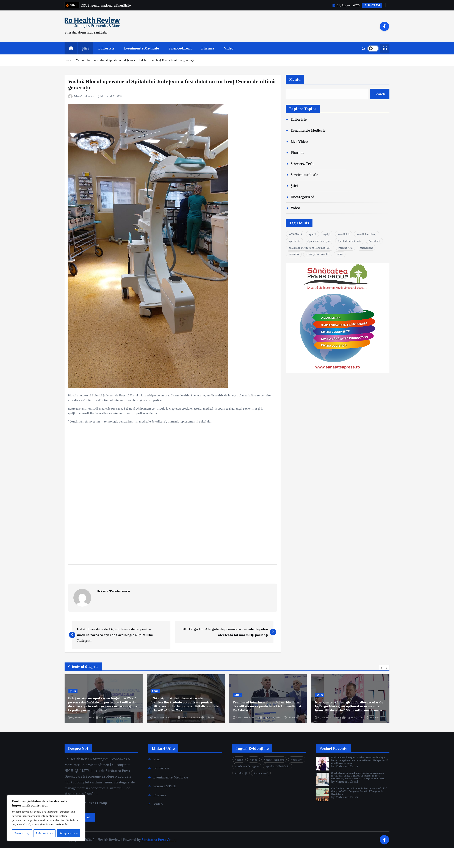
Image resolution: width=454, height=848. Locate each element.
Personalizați (22, 833)
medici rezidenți (367, 234)
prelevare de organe (320, 241)
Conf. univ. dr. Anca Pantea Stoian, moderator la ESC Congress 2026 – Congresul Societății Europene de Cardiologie (359, 791)
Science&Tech (180, 48)
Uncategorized (302, 197)
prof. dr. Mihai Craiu (350, 241)
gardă (313, 234)
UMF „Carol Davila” (318, 254)
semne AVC (346, 247)
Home (68, 60)
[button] (381, 667)
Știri (85, 48)
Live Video (299, 141)
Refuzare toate (44, 833)
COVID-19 (296, 234)
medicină (344, 234)
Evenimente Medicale (141, 48)
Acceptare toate (69, 833)
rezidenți (375, 241)
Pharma (207, 48)
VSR (340, 254)
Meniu (294, 79)
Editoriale (106, 48)
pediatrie (295, 241)
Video (228, 48)
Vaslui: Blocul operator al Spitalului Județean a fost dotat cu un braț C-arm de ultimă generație (135, 60)
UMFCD (294, 254)
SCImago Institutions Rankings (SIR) (310, 247)
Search (380, 94)
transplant (367, 247)
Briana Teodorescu (83, 96)
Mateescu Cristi (83, 717)
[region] (46, 818)
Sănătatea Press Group (88, 803)
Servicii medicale (304, 174)
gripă (328, 234)
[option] (104, 698)
